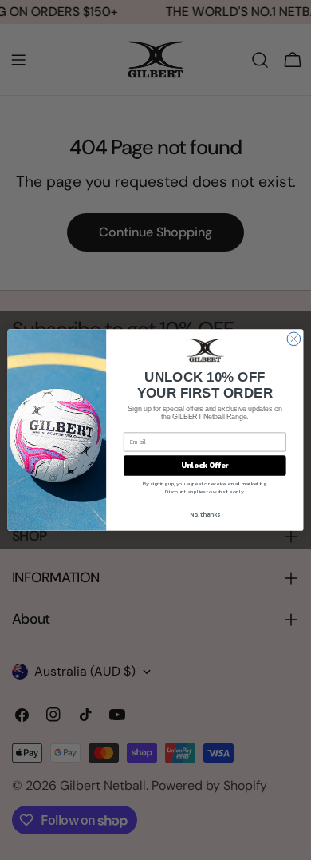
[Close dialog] (294, 339)
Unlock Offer (204, 465)
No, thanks (205, 513)
